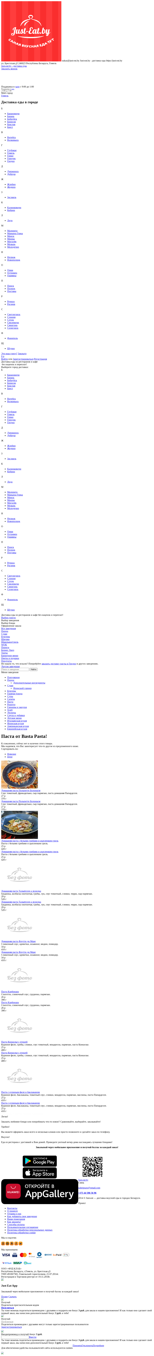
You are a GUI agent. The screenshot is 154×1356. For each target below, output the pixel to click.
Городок (11, 158)
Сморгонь (12, 325)
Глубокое (12, 150)
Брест (10, 127)
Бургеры (11, 691)
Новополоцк (13, 260)
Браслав (11, 124)
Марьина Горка (15, 233)
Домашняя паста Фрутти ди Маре (18, 941)
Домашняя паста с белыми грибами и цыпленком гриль (29, 840)
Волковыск (13, 140)
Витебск (11, 137)
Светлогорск (13, 314)
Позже (4, 1296)
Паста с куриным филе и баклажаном (20, 1092)
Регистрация (40, 359)
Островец (12, 273)
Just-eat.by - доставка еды (14, 66)
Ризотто (11, 704)
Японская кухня (15, 723)
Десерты (11, 712)
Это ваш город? (9, 353)
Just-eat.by (83, 1180)
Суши (10, 685)
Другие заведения (10, 666)
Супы (10, 696)
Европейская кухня (17, 729)
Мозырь (11, 244)
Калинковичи (14, 207)
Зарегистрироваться (23, 359)
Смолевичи (13, 322)
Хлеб (9, 710)
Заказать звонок (9, 68)
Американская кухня (18, 726)
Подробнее (98, 1345)
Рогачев (11, 304)
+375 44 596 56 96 (87, 1193)
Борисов (11, 121)
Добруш (11, 174)
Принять (77, 1345)
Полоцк (11, 288)
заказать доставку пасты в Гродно (59, 663)
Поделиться (7, 1307)
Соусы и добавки (16, 715)
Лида (9, 220)
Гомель (10, 153)
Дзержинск (13, 171)
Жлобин (11, 184)
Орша (10, 270)
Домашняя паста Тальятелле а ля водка (21, 891)
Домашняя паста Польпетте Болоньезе (20, 790)
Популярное (13, 677)
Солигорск (12, 328)
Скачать (12, 1296)
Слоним (11, 317)
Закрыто (22, 353)
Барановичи (13, 113)
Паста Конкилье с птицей (14, 1042)
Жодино (11, 187)
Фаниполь (12, 338)
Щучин (11, 348)
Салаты (11, 699)
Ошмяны (11, 275)
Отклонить (87, 1345)
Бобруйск (12, 119)
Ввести (32, 1337)
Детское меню (14, 718)
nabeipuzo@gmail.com (89, 1187)
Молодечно (13, 247)
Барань (10, 116)
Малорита (12, 230)
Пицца (10, 680)
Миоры (11, 239)
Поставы (11, 291)
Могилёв (11, 241)
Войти (4, 359)
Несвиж (11, 257)
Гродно (11, 161)
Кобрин (11, 210)
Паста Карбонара (10, 991)
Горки (10, 155)
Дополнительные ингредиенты (29, 683)
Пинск (10, 286)
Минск (10, 236)
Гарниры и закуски (17, 707)
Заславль (11, 197)
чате (17, 86)
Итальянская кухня (17, 720)
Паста (10, 702)
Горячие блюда (14, 693)
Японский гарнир (22, 688)
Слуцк (10, 320)
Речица (11, 301)
